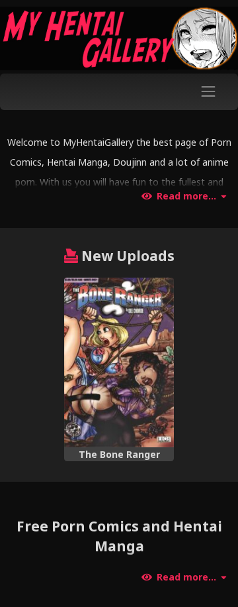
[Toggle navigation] (208, 91)
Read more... (186, 196)
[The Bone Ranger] (119, 362)
